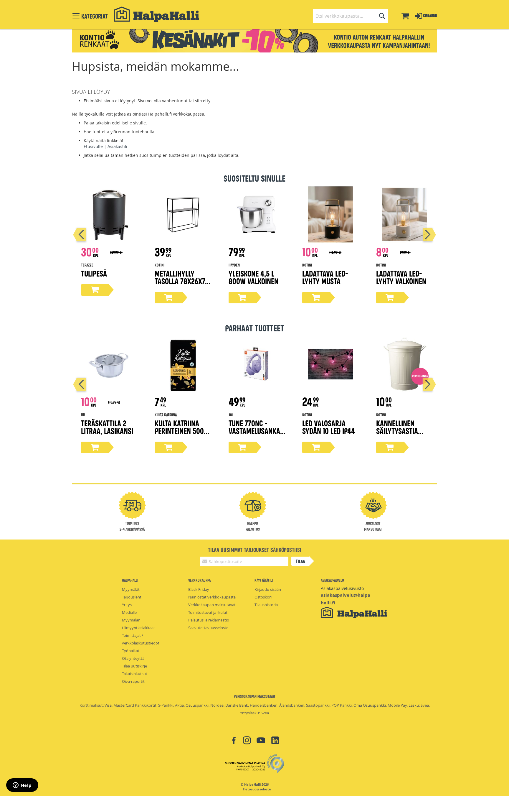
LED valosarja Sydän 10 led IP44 (328, 427)
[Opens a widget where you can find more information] (22, 785)
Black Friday (198, 589)
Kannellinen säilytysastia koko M (397, 431)
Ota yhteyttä (133, 658)
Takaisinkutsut (134, 673)
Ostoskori (263, 597)
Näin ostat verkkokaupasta (212, 597)
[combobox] (350, 16)
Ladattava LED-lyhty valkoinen (401, 277)
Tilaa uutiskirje (134, 666)
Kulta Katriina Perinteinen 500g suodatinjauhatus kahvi (183, 434)
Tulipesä (94, 273)
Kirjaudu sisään (267, 589)
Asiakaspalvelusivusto (342, 588)
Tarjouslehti (132, 597)
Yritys (127, 604)
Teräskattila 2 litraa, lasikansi (107, 427)
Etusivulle (93, 146)
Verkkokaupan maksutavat (212, 604)
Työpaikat (130, 650)
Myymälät (131, 589)
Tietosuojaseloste (257, 789)
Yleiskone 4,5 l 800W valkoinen (253, 277)
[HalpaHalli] (156, 14)
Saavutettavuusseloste (208, 627)
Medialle (129, 612)
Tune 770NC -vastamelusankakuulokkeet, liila (256, 431)
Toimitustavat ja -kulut (207, 612)
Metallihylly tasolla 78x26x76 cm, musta (182, 281)
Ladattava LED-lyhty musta (325, 277)
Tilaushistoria (266, 604)
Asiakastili (117, 146)
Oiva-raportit (133, 681)
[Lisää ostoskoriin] (95, 290)
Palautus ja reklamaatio (208, 620)
